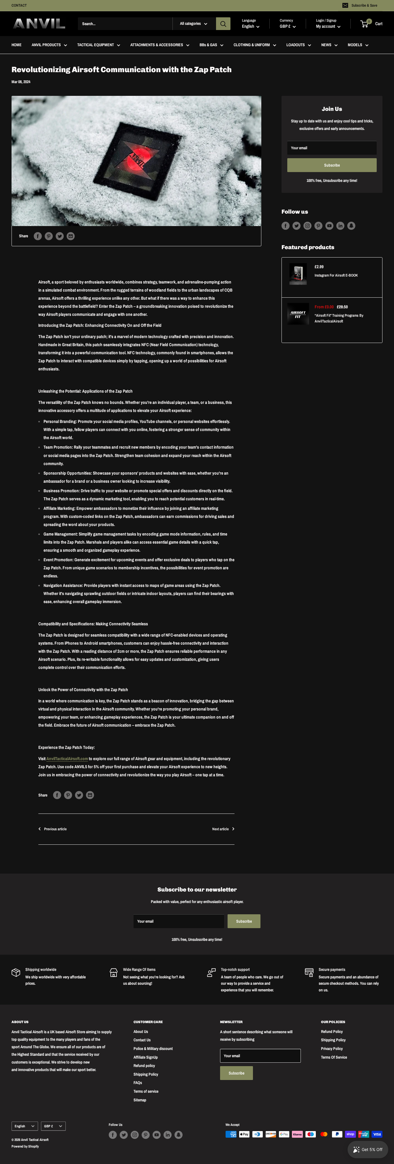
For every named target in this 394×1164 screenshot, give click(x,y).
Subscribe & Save (364, 5)
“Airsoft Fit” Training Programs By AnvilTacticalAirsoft (339, 318)
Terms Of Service (334, 1057)
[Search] (223, 23)
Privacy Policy (332, 1048)
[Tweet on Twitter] (60, 236)
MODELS (355, 45)
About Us (141, 1031)
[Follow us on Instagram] (307, 226)
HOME (17, 45)
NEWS (326, 45)
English (20, 1126)
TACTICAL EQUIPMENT (95, 45)
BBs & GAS (208, 45)
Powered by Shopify (25, 1146)
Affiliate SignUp (146, 1057)
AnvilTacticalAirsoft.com (67, 759)
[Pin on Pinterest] (49, 236)
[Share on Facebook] (38, 236)
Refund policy (144, 1065)
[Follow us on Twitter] (296, 226)
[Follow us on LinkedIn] (340, 226)
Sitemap (140, 1100)
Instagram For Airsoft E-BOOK (336, 275)
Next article (220, 829)
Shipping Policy (146, 1074)
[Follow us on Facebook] (286, 226)
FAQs (138, 1082)
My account (326, 26)
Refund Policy (332, 1031)
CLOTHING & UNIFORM (252, 45)
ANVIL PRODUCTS (46, 45)
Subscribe (332, 165)
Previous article (55, 829)
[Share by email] (71, 236)
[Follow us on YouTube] (329, 226)
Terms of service (146, 1091)
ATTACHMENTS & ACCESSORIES (156, 45)
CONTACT (19, 5)
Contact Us (142, 1039)
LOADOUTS (295, 45)
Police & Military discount (153, 1048)
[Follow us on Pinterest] (318, 226)
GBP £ (48, 1126)
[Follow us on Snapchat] (351, 226)
